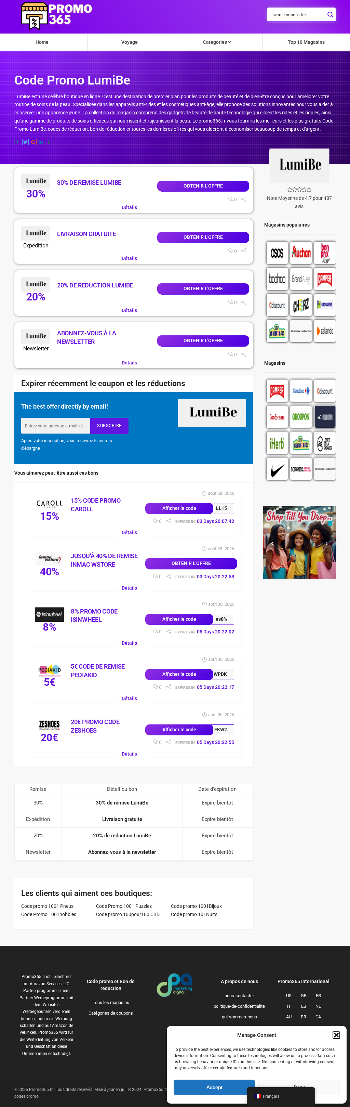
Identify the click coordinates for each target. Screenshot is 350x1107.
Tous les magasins (111, 1002)
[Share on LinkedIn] (41, 142)
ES (303, 1006)
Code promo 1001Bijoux (196, 906)
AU (289, 1016)
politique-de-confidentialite (239, 1006)
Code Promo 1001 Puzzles (124, 906)
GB (304, 995)
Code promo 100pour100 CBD (128, 914)
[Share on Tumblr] (48, 142)
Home (42, 42)
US (289, 995)
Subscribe (109, 425)
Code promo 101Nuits (194, 914)
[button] (336, 1035)
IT (289, 1006)
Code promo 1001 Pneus (47, 906)
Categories (215, 42)
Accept (214, 1087)
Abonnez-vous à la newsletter (122, 852)
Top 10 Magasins (306, 42)
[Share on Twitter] (25, 142)
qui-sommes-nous (239, 1016)
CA (318, 1016)
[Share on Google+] (33, 142)
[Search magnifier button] (330, 12)
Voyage (129, 42)
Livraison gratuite (86, 233)
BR (303, 1016)
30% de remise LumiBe (89, 182)
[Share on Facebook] (17, 142)
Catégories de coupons (111, 1013)
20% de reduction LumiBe (95, 285)
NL (318, 1006)
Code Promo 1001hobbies (48, 914)
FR (318, 995)
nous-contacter (239, 995)
